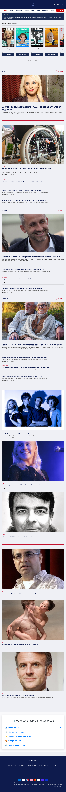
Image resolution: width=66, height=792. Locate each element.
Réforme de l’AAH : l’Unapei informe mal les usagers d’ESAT (27, 168)
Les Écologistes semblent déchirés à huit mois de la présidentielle (22, 190)
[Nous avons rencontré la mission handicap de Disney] (51, 37)
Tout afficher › (60, 23)
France (11, 10)
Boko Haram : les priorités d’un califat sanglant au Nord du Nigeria (22, 288)
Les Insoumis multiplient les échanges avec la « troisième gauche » (22, 181)
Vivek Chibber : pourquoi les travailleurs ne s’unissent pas (20, 593)
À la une (5, 10)
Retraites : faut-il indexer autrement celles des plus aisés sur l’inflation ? (32, 345)
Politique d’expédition (31, 784)
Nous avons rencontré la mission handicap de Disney (51, 49)
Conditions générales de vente (54, 784)
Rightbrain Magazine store (25, 782)
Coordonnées (42, 784)
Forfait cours (54, 10)
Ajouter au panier (8, 54)
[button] (3, 4)
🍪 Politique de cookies (33, 741)
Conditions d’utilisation (19, 784)
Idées (38, 10)
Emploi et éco (24, 769)
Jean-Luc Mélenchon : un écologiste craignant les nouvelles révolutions (24, 200)
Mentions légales (58, 786)
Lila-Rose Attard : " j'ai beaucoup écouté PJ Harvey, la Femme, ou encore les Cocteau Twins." (37, 49)
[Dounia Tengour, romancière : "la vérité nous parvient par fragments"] (8, 37)
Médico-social (46, 10)
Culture (33, 10)
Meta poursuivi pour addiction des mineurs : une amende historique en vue (25, 357)
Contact (43, 769)
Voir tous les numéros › (33, 60)
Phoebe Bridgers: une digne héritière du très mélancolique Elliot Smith (23, 485)
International (18, 10)
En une (55, 765)
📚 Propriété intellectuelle (33, 745)
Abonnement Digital (19, 765)
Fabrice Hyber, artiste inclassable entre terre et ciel (17, 536)
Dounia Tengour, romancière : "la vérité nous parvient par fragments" (8, 49)
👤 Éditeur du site (33, 727)
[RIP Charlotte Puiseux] (22, 37)
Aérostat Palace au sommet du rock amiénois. (16, 433)
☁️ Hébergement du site (33, 732)
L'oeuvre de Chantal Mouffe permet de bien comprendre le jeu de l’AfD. (31, 257)
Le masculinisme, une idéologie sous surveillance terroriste (20, 644)
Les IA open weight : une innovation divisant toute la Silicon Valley (22, 376)
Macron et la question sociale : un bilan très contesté (18, 695)
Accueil (10, 765)
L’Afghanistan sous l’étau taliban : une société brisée (18, 279)
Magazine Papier (32, 765)
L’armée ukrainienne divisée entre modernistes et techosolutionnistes (23, 269)
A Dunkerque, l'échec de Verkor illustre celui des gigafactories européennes (25, 367)
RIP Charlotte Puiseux (20, 48)
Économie (26, 10)
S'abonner (60, 10)
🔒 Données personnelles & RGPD (33, 736)
